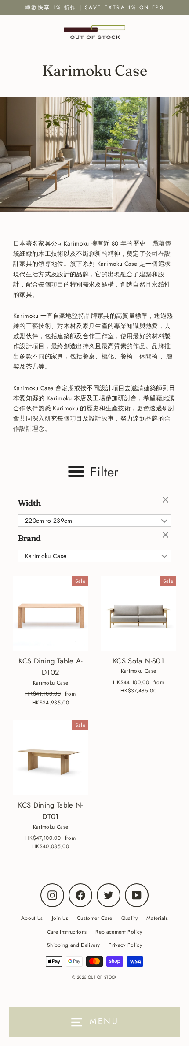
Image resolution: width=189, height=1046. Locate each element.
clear (166, 500)
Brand (29, 538)
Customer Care (94, 918)
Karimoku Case (45, 555)
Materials (157, 918)
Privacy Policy (125, 945)
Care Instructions (67, 931)
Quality (129, 918)
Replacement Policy (118, 931)
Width (29, 503)
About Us (32, 918)
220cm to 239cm (49, 520)
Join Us (60, 918)
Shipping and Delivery (73, 945)
